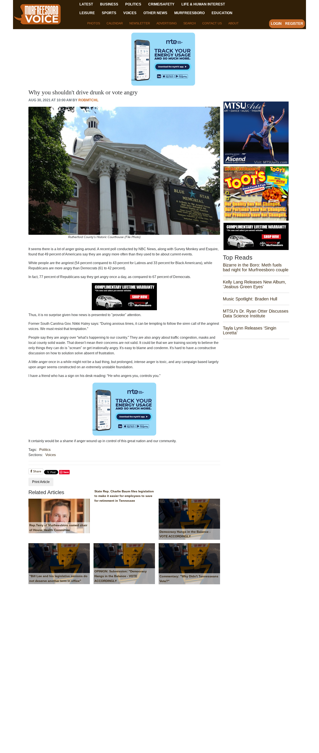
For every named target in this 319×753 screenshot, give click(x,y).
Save (66, 472)
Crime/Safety (161, 4)
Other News (155, 13)
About (233, 23)
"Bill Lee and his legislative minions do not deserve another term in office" (58, 578)
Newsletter (139, 23)
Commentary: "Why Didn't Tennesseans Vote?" (189, 579)
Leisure (87, 13)
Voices (129, 13)
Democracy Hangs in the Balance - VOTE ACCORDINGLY (185, 534)
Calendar (115, 23)
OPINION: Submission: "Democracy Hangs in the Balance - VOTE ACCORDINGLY (120, 576)
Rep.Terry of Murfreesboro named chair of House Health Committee (58, 527)
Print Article (41, 482)
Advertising (166, 23)
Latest (86, 4)
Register (294, 23)
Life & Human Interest (203, 4)
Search (189, 23)
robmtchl (88, 100)
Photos (93, 23)
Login (276, 23)
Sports (109, 13)
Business (109, 4)
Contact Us (212, 23)
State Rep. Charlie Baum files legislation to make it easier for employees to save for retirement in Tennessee (124, 496)
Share (36, 471)
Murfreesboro (189, 13)
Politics (133, 4)
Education (222, 13)
